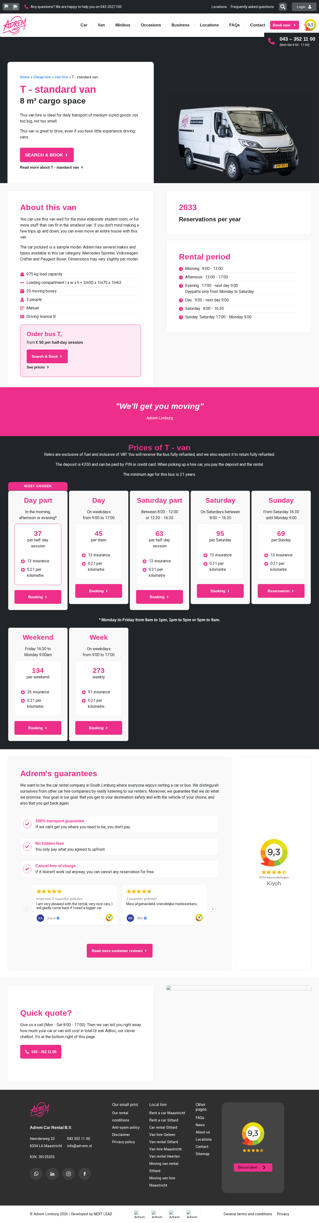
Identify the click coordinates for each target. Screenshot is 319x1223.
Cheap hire (42, 77)
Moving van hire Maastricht (162, 1182)
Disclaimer (121, 1134)
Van (101, 25)
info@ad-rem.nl (79, 1146)
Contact (257, 25)
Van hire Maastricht (165, 1149)
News (200, 1125)
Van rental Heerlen (164, 1156)
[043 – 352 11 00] (271, 41)
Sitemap (202, 1154)
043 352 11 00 (78, 1138)
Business (180, 25)
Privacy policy (123, 1142)
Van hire (61, 77)
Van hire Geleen (162, 1134)
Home (25, 77)
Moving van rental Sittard (163, 1167)
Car (83, 25)
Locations (209, 25)
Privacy (283, 1214)
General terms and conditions (248, 1214)
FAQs (234, 25)
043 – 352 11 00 (297, 39)
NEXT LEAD (103, 1214)
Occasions (151, 25)
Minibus (122, 25)
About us (203, 1132)
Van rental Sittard (163, 1142)
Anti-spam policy (126, 1127)
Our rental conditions (120, 1116)
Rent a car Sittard (163, 1120)
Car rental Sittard (163, 1127)
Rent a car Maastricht (167, 1113)
